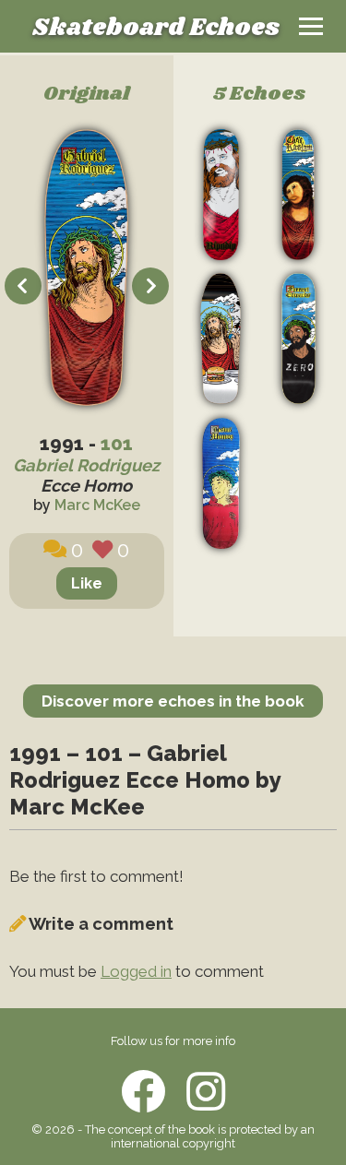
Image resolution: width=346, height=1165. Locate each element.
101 (117, 443)
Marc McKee (97, 505)
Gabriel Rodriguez (86, 465)
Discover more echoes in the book (173, 701)
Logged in (136, 971)
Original (86, 94)
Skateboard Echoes (156, 28)
